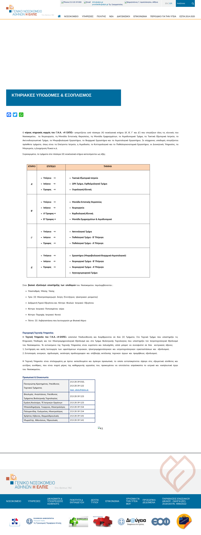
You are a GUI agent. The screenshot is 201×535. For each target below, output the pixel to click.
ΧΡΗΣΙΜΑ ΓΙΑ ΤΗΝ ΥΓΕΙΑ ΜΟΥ (132, 501)
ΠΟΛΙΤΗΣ (101, 16)
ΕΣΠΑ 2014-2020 (187, 16)
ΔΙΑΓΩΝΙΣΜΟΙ (123, 16)
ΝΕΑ (111, 16)
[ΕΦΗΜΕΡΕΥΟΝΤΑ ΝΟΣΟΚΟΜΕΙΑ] (103, 521)
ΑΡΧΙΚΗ (59, 17)
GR (170, 3)
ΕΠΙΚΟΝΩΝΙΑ (112, 501)
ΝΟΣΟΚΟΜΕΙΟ (71, 16)
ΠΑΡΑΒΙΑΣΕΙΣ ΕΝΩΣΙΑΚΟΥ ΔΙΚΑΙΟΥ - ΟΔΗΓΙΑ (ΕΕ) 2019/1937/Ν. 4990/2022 (176, 501)
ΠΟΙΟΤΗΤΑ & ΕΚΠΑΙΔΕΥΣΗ (77, 501)
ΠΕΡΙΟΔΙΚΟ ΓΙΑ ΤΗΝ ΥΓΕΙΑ (163, 16)
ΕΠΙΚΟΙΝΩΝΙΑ (140, 16)
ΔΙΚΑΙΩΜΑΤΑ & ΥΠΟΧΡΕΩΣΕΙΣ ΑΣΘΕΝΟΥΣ (55, 501)
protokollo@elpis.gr (100, 5)
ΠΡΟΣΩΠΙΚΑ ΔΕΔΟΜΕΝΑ (149, 501)
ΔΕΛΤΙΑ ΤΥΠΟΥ (95, 501)
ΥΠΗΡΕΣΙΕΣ (87, 16)
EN (166, 3)
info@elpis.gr (97, 2)
